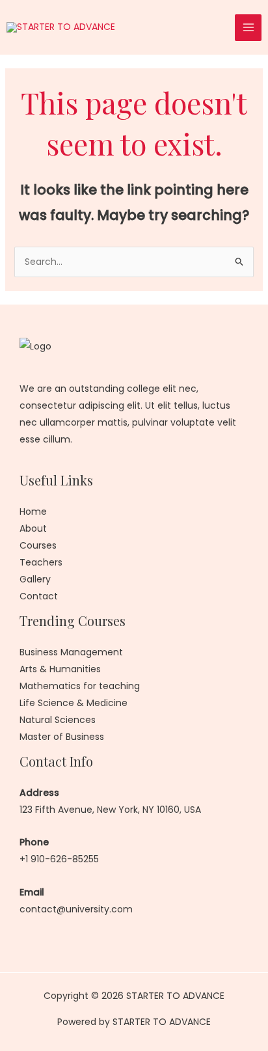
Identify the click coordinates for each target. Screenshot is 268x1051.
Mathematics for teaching (80, 685)
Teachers (41, 562)
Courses (38, 545)
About (33, 528)
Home (33, 511)
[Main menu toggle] (248, 27)
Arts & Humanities (60, 669)
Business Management (71, 652)
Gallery (35, 579)
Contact (39, 596)
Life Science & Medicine (73, 702)
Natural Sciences (58, 719)
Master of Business (62, 736)
